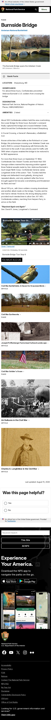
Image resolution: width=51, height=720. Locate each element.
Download (36, 219)
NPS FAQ (5, 684)
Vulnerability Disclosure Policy (13, 695)
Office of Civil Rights (9, 702)
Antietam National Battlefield (14, 30)
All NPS (25, 546)
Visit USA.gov (8, 715)
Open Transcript (7, 246)
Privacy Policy (7, 669)
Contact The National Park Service (15, 680)
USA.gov (4, 698)
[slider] (25, 241)
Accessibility (6, 665)
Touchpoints (11, 521)
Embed (47, 219)
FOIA (3, 673)
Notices (4, 676)
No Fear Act (6, 687)
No (9, 510)
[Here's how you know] (25, 3)
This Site (25, 540)
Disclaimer (5, 691)
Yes (9, 503)
